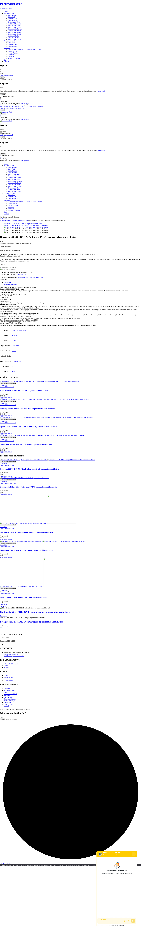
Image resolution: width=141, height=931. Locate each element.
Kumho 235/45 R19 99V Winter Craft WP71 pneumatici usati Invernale (28, 487)
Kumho (14, 340)
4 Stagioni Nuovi (13, 46)
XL (13, 366)
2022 (13, 371)
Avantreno (11, 55)
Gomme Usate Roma (14, 22)
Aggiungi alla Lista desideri (8, 383)
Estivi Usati (11, 17)
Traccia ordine (16, 108)
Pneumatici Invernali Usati (8, 405)
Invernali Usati (12, 18)
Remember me (6, 74)
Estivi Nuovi (11, 42)
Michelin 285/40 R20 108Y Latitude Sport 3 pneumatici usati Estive (26, 532)
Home (2, 220)
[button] (70, 100)
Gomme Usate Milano (14, 24)
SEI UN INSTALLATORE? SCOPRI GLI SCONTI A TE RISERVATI (22, 106)
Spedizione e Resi (22, 274)
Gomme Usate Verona (14, 32)
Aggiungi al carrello (6, 397)
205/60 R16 (15, 335)
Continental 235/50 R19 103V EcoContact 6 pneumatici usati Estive (26, 550)
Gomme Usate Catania (14, 34)
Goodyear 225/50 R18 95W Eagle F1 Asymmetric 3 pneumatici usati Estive (29, 469)
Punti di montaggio (6, 108)
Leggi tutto (3, 604)
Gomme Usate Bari (13, 36)
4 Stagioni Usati (12, 20)
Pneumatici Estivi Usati (21, 220)
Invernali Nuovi (12, 44)
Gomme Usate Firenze (14, 27)
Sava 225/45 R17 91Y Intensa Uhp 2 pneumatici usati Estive (23, 597)
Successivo (3, 616)
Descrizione (7, 282)
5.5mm (14, 351)
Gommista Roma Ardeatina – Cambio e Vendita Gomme (25, 49)
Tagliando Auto (12, 51)
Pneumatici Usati (11, 3)
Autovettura (15, 346)
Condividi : (3, 279)
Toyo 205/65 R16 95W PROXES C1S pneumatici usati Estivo (24, 391)
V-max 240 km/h (17, 361)
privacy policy (102, 91)
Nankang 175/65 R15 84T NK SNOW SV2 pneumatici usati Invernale (27, 409)
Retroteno (11, 56)
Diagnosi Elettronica (14, 58)
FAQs (22, 108)
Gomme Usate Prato (14, 37)
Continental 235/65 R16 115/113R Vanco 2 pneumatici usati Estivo (26, 445)
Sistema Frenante (13, 53)
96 (12, 356)
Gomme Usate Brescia (14, 30)
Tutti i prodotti (24, 103)
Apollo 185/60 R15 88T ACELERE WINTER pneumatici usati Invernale (28, 427)
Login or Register (5, 863)
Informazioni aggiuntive (11, 284)
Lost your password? (6, 75)
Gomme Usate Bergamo (15, 29)
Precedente (3, 606)
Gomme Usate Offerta (14, 39)
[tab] (72, 282)
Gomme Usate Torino (14, 25)
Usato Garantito (12, 15)
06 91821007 (4, 219)
